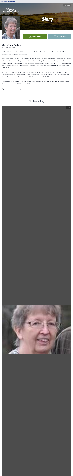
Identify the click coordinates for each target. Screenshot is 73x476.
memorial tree (10, 89)
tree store (31, 89)
